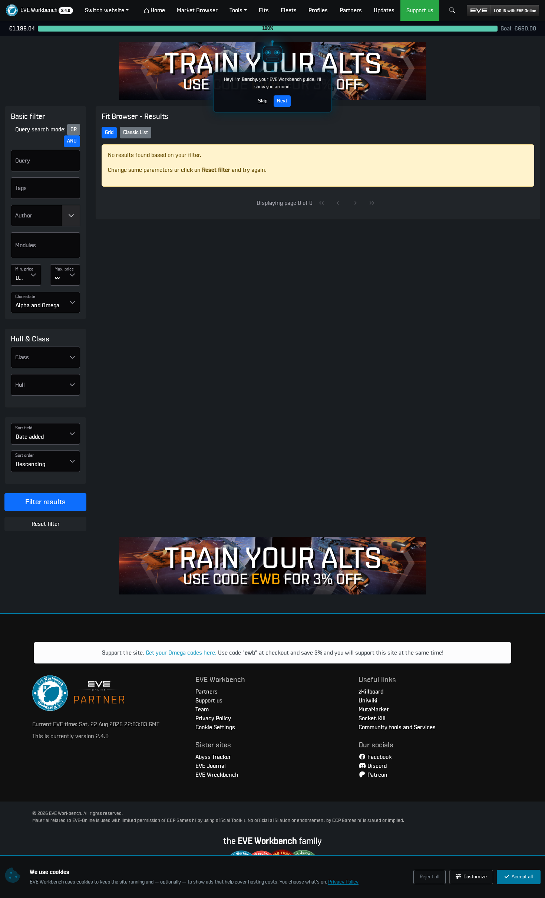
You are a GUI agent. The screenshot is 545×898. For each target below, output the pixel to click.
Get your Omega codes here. (181, 653)
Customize (474, 876)
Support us (208, 701)
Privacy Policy (343, 882)
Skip (262, 101)
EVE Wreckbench (216, 775)
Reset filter (46, 524)
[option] (45, 248)
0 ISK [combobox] (21, 278)
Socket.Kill (372, 718)
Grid (109, 132)
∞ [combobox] (57, 278)
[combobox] (36, 215)
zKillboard (371, 692)
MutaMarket (374, 709)
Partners (206, 692)
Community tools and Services (397, 727)
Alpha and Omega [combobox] (37, 305)
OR (73, 129)
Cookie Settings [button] (215, 727)
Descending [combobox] (30, 464)
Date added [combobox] (30, 437)
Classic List (135, 132)
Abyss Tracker (213, 757)
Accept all (522, 876)
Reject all (429, 876)
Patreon (376, 775)
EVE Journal (210, 766)
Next (282, 101)
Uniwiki (368, 701)
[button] (39, 10)
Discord (376, 766)
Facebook (379, 757)
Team (202, 709)
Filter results (45, 502)
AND (72, 141)
